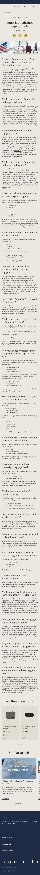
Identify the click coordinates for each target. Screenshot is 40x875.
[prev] (18, 744)
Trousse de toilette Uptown (28, 727)
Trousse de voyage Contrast (9, 727)
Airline (26, 18)
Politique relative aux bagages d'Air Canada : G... (18, 781)
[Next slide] (37, 2)
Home (14, 18)
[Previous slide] (3, 2)
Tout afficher (18, 804)
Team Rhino (12, 871)
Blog (19, 18)
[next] (22, 744)
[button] (3, 7)
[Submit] (37, 828)
